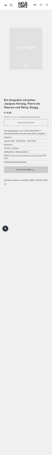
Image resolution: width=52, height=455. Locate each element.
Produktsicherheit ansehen (15, 162)
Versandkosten (15, 117)
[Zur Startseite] (22, 5)
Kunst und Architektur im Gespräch (26, 155)
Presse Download (24, 169)
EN (34, 5)
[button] (5, 228)
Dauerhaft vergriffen (26, 122)
